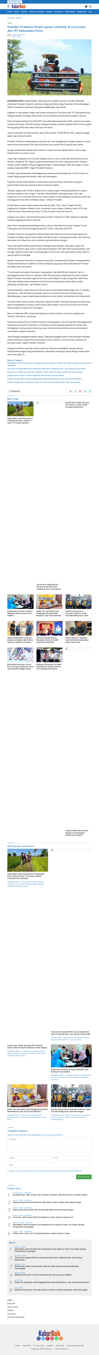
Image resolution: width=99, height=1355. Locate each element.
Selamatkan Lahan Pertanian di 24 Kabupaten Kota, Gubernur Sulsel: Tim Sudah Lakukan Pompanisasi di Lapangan (49, 364)
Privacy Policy (12, 1307)
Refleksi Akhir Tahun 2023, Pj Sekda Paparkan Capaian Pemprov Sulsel (41, 1233)
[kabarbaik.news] (18, 6)
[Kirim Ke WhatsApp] (90, 391)
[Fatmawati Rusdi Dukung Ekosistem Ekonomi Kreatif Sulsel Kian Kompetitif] (49, 628)
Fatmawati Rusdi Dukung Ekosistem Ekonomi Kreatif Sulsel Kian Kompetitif (47, 640)
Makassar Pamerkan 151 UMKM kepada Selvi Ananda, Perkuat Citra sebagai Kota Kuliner (48, 666)
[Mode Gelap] (86, 6)
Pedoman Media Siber (16, 1317)
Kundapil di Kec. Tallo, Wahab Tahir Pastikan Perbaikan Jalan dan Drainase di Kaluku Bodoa (50, 1195)
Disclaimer (11, 1314)
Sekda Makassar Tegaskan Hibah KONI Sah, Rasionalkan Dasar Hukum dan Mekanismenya (77, 640)
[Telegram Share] (85, 391)
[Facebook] (39, 1339)
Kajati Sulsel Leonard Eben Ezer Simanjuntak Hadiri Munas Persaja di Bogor (43, 1210)
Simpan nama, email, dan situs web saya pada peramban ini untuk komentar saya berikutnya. (45, 1171)
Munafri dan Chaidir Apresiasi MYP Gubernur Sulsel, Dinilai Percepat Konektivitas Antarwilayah (45, 372)
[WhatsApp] (56, 1339)
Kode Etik (11, 1303)
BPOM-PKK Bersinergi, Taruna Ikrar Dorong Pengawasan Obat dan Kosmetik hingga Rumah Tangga (20, 666)
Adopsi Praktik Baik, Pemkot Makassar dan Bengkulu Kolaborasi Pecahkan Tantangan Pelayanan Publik (76, 832)
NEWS (9, 23)
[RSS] (61, 1339)
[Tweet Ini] (75, 391)
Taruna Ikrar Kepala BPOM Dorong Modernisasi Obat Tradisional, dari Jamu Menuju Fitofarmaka (46, 369)
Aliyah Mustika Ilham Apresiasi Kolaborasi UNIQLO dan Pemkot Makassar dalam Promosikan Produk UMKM (20, 640)
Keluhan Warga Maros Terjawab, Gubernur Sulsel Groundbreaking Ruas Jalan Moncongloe (43, 382)
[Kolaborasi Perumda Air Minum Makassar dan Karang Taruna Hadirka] (20, 601)
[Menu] (9, 6)
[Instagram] (52, 1339)
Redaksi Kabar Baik (18, 35)
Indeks (9, 1300)
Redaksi (10, 1310)
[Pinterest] (48, 1339)
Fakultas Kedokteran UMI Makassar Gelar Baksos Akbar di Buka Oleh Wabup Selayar (47, 1202)
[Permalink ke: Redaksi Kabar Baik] (9, 35)
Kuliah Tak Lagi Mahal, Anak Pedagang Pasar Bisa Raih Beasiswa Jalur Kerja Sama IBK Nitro (44, 379)
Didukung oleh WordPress (41, 1349)
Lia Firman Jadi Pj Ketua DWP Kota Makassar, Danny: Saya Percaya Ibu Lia (43, 1217)
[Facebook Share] (70, 391)
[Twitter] (43, 1339)
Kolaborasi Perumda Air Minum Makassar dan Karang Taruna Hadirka (35, 375)
